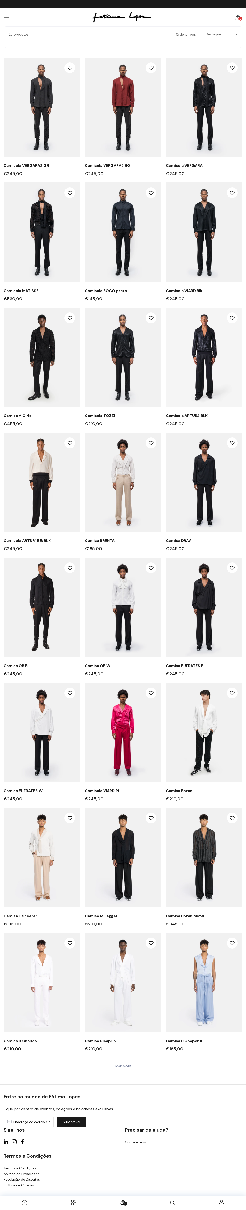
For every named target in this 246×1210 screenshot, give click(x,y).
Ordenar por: (186, 34)
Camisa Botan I (180, 790)
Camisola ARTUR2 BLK (187, 415)
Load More (123, 1066)
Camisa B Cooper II (184, 1040)
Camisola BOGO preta (106, 290)
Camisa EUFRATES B (184, 665)
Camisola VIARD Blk (184, 290)
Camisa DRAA (178, 540)
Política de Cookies (19, 1185)
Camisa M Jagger (101, 915)
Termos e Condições (20, 1168)
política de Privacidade (22, 1174)
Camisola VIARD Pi (102, 790)
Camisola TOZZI (100, 415)
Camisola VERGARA (184, 165)
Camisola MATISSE (21, 290)
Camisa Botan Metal (185, 915)
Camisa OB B (16, 665)
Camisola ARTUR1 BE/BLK (27, 540)
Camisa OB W (97, 665)
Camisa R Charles (20, 1040)
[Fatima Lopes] (122, 17)
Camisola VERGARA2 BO (107, 165)
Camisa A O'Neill (19, 415)
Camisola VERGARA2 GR (26, 165)
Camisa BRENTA (100, 540)
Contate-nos (135, 1142)
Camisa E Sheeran (21, 915)
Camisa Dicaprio (100, 1040)
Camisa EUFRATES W (23, 790)
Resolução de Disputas (22, 1179)
